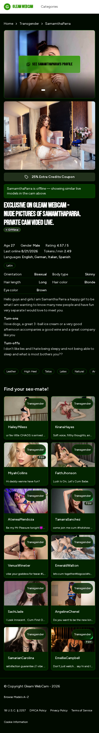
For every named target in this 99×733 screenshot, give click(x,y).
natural (79, 371)
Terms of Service (81, 710)
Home (8, 24)
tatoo (48, 371)
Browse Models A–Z (16, 697)
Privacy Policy (59, 710)
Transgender (29, 24)
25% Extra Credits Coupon (56, 178)
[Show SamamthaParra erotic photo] (43, 90)
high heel (30, 371)
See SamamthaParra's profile (53, 65)
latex (63, 371)
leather (11, 371)
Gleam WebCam (19, 6)
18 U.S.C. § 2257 (15, 710)
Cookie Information (16, 722)
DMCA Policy (38, 710)
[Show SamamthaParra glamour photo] (55, 90)
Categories (49, 7)
